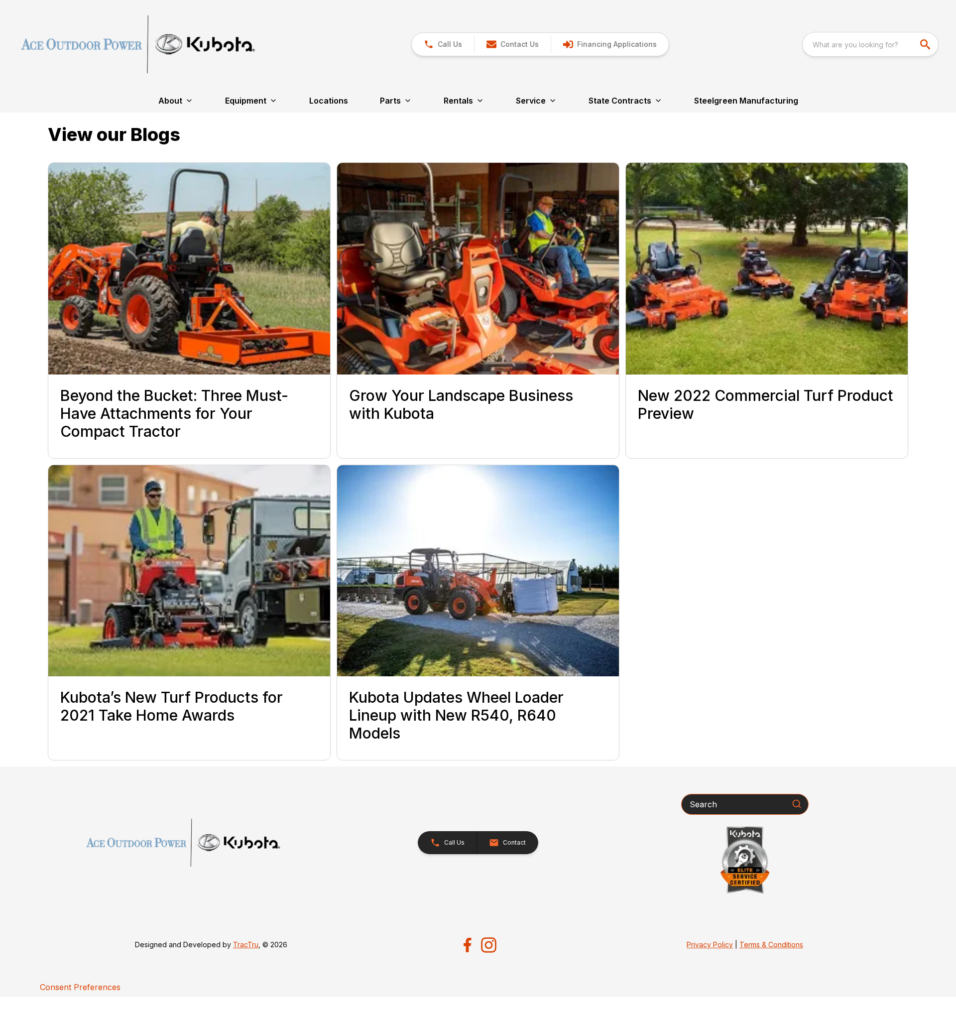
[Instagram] (488, 945)
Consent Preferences (80, 987)
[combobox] (870, 44)
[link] (610, 44)
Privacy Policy (710, 944)
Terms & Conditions (771, 944)
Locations (328, 101)
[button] (443, 44)
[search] (926, 44)
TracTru (245, 944)
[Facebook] (467, 945)
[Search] (797, 804)
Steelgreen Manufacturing (746, 101)
